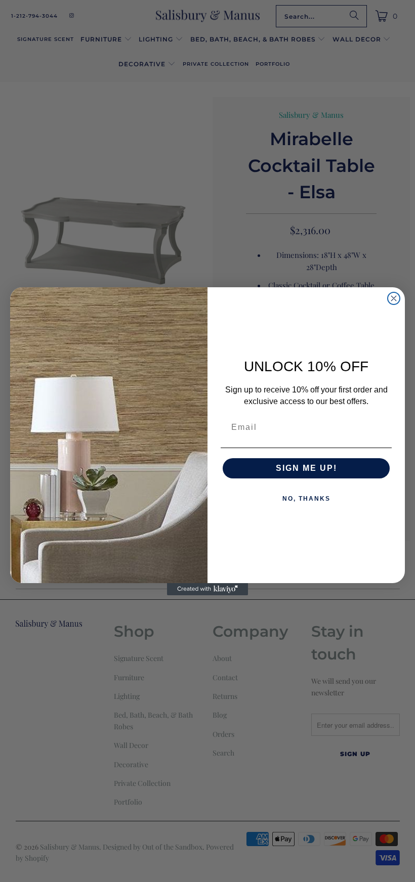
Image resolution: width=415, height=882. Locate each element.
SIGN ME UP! (306, 468)
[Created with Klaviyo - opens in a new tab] (207, 589)
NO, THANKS (306, 498)
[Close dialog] (394, 298)
